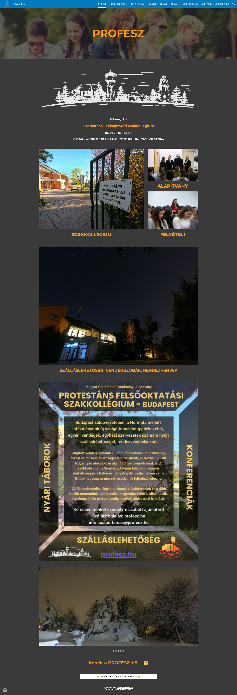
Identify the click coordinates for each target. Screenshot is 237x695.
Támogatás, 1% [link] (190, 3)
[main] (118, 33)
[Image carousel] (118, 609)
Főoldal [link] (102, 3)
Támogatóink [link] (222, 3)
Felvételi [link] (152, 3)
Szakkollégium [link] (117, 3)
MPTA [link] (174, 3)
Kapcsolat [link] (206, 3)
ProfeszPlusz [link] (137, 3)
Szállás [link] (163, 3)
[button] (233, 4)
